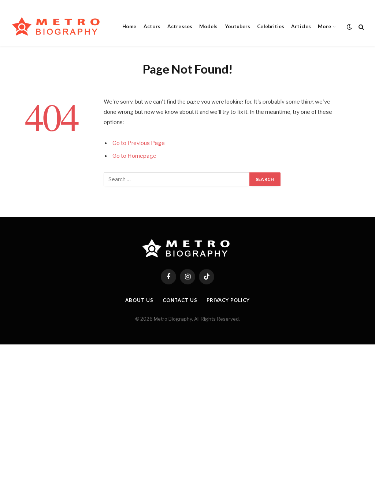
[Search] (360, 26)
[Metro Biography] (57, 26)
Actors (152, 26)
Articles (301, 26)
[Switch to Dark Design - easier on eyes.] (349, 27)
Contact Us (180, 300)
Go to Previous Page (138, 143)
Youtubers (237, 26)
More (324, 26)
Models (208, 26)
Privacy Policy (228, 300)
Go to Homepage (134, 156)
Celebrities (270, 26)
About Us (139, 300)
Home (129, 26)
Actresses (179, 26)
